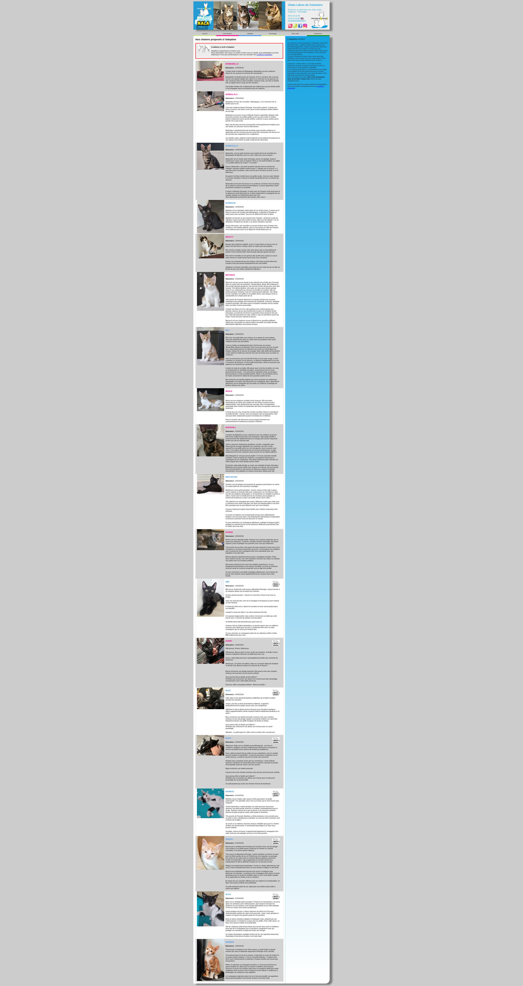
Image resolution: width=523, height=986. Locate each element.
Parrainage (272, 33)
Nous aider (295, 33)
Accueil (204, 33)
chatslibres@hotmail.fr (297, 21)
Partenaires (318, 33)
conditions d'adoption (264, 55)
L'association (227, 33)
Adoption (250, 33)
